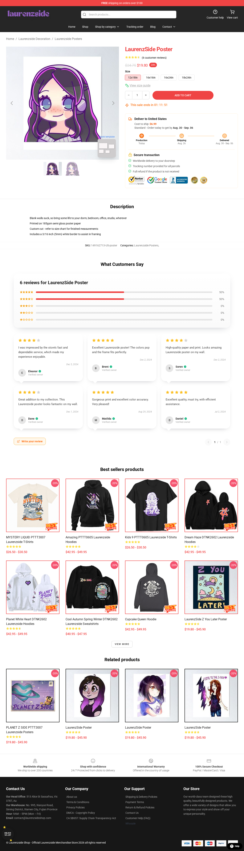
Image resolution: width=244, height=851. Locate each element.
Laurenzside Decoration (34, 39)
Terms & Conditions (77, 802)
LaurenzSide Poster (79, 727)
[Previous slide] (12, 103)
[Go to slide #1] (52, 169)
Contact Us (132, 812)
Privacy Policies (75, 807)
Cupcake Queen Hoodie (140, 619)
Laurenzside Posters (68, 39)
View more (122, 644)
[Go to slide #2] (72, 169)
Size (127, 71)
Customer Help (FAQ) (137, 818)
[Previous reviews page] (208, 442)
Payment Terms (134, 802)
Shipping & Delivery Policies (141, 796)
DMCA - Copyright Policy (80, 812)
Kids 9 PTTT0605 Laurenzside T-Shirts (151, 537)
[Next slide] (113, 103)
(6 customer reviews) (154, 57)
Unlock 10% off (7, 834)
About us (71, 796)
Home (10, 39)
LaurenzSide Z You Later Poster (206, 619)
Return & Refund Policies (139, 807)
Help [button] (237, 846)
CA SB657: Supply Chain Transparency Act (91, 818)
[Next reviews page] (226, 442)
